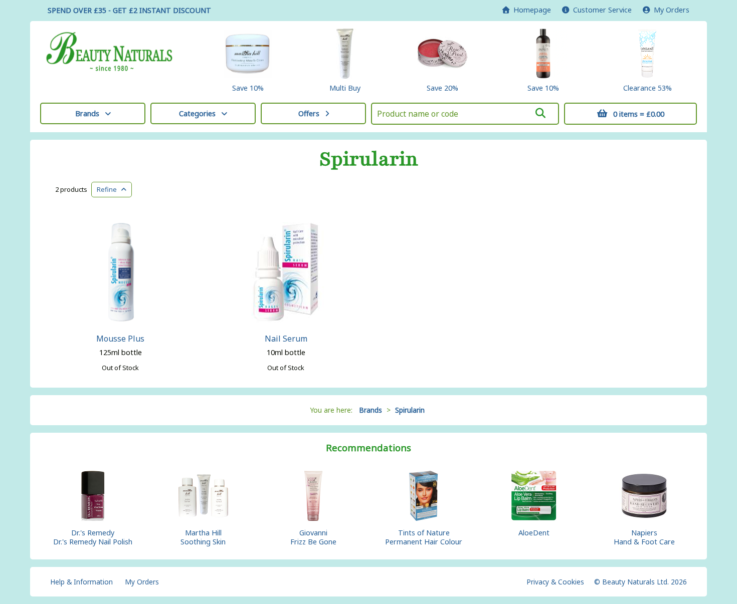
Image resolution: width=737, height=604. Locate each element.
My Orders (669, 10)
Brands (87, 113)
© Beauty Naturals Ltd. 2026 (640, 581)
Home (530, 10)
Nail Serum (286, 338)
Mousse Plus (120, 338)
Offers (308, 113)
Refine (109, 189)
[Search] (540, 113)
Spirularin (368, 159)
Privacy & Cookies (555, 581)
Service (602, 10)
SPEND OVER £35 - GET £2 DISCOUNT (129, 10)
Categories (197, 113)
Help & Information (81, 581)
